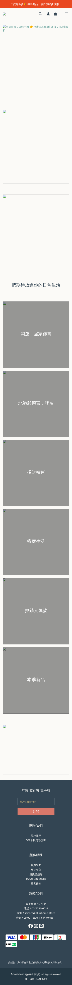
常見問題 (36, 869)
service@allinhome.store (40, 913)
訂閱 (36, 811)
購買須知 (36, 865)
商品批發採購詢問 (36, 879)
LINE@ (42, 904)
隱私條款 (36, 883)
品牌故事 (36, 835)
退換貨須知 (36, 874)
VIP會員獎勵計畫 (36, 840)
